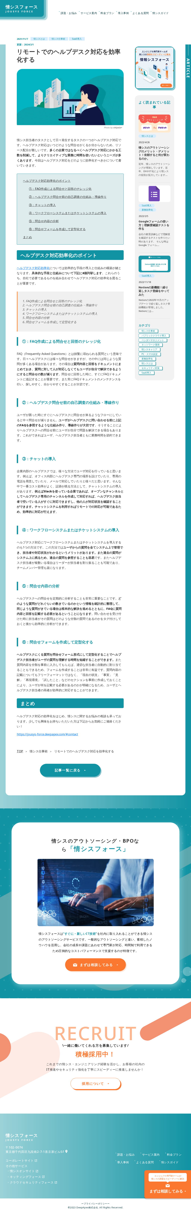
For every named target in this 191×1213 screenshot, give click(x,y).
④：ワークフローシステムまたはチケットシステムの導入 (68, 213)
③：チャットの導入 (42, 205)
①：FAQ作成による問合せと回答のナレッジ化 (60, 189)
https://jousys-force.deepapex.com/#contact (47, 734)
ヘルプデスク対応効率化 (33, 268)
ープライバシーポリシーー (95, 1203)
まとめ (27, 237)
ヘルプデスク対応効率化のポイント (47, 181)
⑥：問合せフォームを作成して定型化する (57, 229)
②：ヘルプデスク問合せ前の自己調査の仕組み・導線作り (68, 197)
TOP (20, 751)
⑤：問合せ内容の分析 (44, 221)
